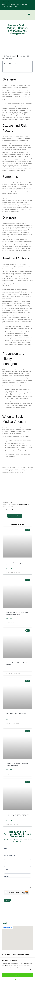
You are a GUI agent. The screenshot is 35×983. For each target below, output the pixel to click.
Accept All (17, 975)
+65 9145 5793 (6, 2)
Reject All (17, 979)
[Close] (33, 959)
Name (6, 848)
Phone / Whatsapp (10, 855)
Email (5, 862)
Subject (6, 869)
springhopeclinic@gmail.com (10, 509)
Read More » (9, 568)
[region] (17, 970)
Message (7, 876)
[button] (29, 14)
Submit (7, 900)
